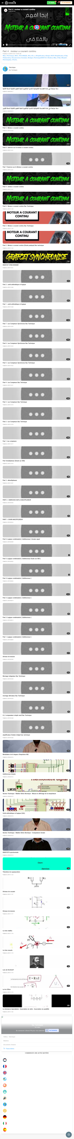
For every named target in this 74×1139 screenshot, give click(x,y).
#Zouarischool (16, 58)
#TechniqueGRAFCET (40, 58)
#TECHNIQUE (23, 55)
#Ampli (47, 55)
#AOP (52, 55)
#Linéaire (24, 58)
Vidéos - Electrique (9, 1037)
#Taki (66, 55)
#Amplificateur (40, 55)
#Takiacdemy (7, 58)
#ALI (29, 55)
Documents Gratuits (9, 1044)
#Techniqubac (7, 60)
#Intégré (30, 58)
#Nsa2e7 (64, 58)
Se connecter (67, 2)
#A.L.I (33, 55)
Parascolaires (9, 1048)
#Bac (4, 55)
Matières (6, 1041)
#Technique (10, 55)
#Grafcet (50, 58)
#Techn (14, 60)
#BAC (16, 55)
